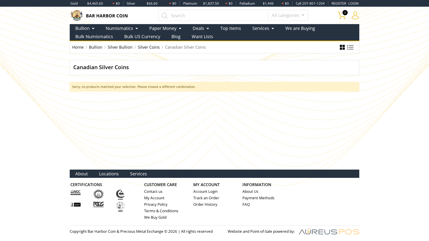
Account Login (205, 191)
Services (138, 174)
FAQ (246, 204)
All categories (286, 15)
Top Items (230, 28)
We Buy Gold (155, 217)
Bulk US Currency (142, 36)
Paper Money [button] (163, 28)
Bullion (95, 47)
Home (78, 47)
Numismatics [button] (119, 28)
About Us (250, 191)
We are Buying (300, 28)
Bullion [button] (82, 28)
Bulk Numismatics (94, 36)
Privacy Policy (156, 204)
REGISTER (339, 3)
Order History (205, 204)
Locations (109, 174)
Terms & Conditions (161, 210)
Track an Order (206, 197)
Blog (176, 36)
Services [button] (260, 28)
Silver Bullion (120, 47)
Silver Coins (149, 47)
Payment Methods (258, 197)
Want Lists (202, 36)
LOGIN (353, 3)
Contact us (153, 191)
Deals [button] (198, 28)
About (81, 174)
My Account (154, 197)
